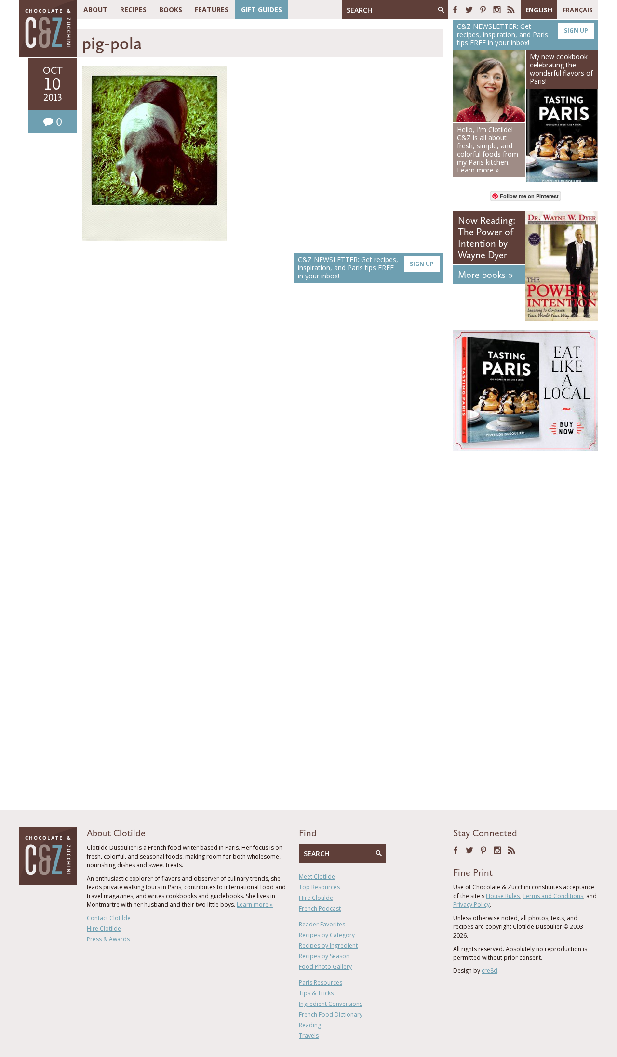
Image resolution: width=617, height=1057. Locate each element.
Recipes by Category (327, 935)
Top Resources (319, 887)
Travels (309, 1035)
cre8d (489, 970)
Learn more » (255, 904)
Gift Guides (261, 9)
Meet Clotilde (317, 876)
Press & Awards (108, 939)
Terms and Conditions (553, 896)
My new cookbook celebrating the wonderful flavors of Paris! (561, 68)
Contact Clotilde (109, 918)
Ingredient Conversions (330, 1004)
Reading (310, 1025)
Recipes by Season (324, 956)
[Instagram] (497, 9)
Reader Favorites (322, 924)
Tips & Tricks (316, 993)
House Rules (503, 896)
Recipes (133, 9)
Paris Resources (320, 982)
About (95, 9)
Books (170, 9)
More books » (485, 274)
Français (578, 9)
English (538, 9)
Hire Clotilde (104, 929)
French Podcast (320, 908)
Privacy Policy (471, 904)
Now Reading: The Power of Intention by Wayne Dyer (486, 237)
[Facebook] (455, 9)
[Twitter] (469, 9)
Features (211, 9)
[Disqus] (262, 426)
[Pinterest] (483, 9)
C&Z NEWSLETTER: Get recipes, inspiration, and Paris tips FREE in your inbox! (366, 267)
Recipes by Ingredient (328, 945)
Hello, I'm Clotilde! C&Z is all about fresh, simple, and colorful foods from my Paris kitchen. (487, 149)
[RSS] (511, 9)
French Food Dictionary (330, 1014)
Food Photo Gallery (325, 967)
